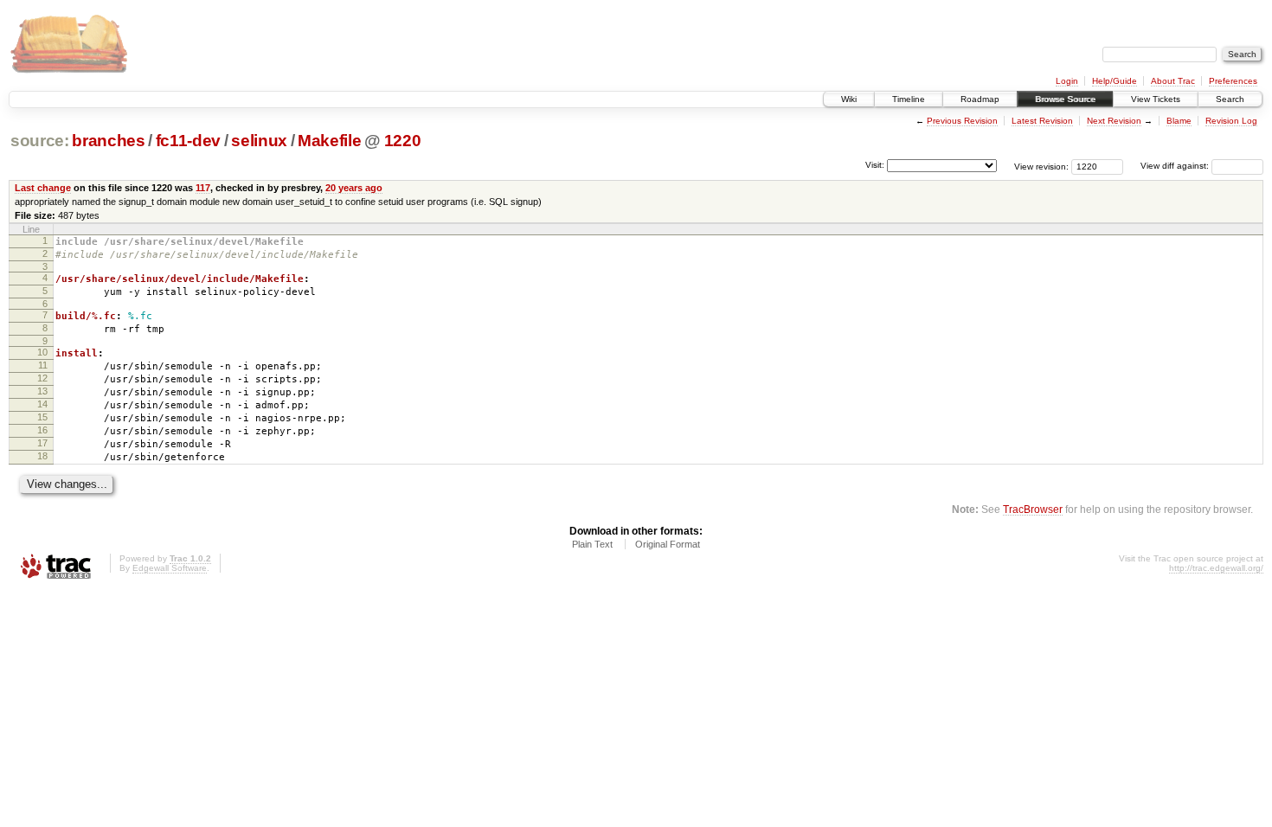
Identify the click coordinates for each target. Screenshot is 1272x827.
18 (42, 456)
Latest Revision (1042, 120)
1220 (402, 140)
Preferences (1233, 81)
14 (42, 404)
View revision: (1041, 165)
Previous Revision (962, 120)
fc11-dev (188, 140)
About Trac (1173, 81)
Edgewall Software (169, 568)
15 (42, 417)
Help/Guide (1114, 81)
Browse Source (1065, 99)
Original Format (667, 544)
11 (43, 365)
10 (42, 352)
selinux (259, 140)
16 (42, 430)
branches (108, 140)
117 (203, 188)
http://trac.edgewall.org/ (1216, 568)
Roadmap (979, 99)
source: (39, 140)
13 (42, 391)
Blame (1179, 120)
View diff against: (1175, 165)
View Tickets (1155, 99)
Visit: (874, 165)
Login (1067, 81)
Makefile (329, 140)
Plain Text (592, 544)
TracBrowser (1033, 509)
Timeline (908, 99)
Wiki (849, 99)
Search (1230, 99)
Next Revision (1114, 120)
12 (42, 378)
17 (42, 443)
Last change (43, 188)
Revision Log (1231, 120)
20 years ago (353, 188)
